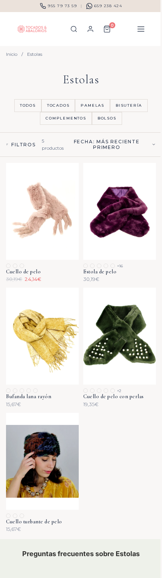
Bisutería (129, 105)
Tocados (58, 105)
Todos (28, 105)
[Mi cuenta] (90, 29)
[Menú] (141, 29)
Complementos (66, 118)
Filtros (23, 144)
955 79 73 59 (62, 5)
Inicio (11, 54)
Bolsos (107, 118)
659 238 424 (108, 5)
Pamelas (92, 105)
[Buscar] (74, 29)
